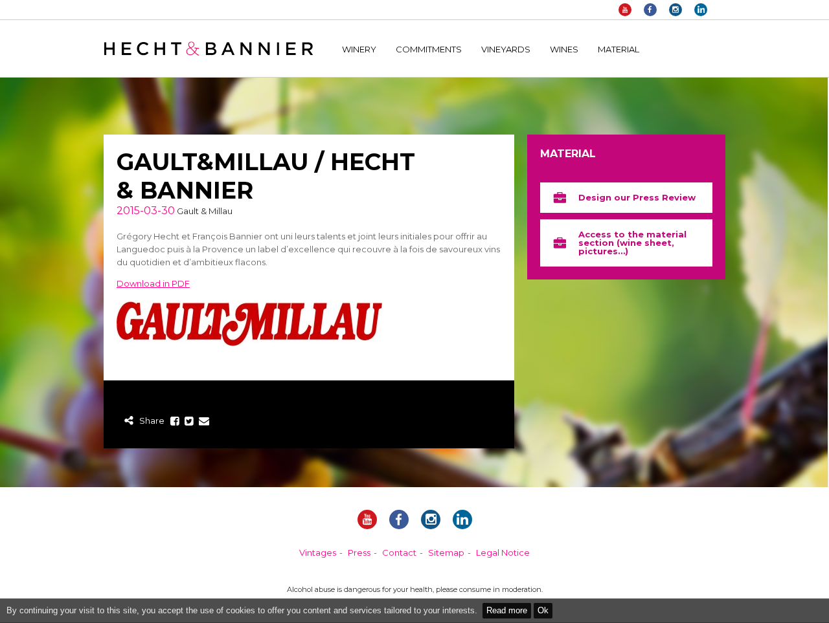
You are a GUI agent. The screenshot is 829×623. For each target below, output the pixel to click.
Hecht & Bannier (208, 48)
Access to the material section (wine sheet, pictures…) (632, 242)
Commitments (429, 49)
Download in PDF (153, 283)
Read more (506, 610)
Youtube (625, 9)
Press (359, 552)
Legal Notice (503, 552)
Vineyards (505, 49)
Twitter (189, 421)
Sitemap (446, 552)
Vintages (317, 552)
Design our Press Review (637, 197)
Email (204, 421)
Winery (359, 49)
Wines (564, 49)
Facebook (650, 9)
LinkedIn (700, 9)
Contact (399, 552)
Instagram (675, 9)
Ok (543, 610)
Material (618, 49)
